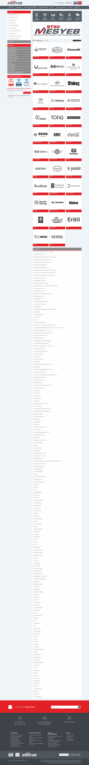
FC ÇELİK (35, 668)
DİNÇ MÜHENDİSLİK (38, 448)
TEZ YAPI (36, 613)
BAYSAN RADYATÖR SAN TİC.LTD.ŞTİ (41, 283)
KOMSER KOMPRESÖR (38, 314)
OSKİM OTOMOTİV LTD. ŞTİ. (39, 254)
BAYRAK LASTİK (37, 681)
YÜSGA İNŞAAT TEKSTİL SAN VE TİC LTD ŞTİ (43, 385)
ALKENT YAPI (36, 497)
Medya (70, 7)
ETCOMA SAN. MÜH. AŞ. (39, 359)
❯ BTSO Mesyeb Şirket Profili (17, 735)
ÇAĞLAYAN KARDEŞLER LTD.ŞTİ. (40, 440)
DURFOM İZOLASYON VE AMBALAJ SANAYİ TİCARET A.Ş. (45, 375)
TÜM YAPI (36, 618)
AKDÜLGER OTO (37, 623)
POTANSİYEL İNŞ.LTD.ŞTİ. (39, 388)
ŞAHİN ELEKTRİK (37, 367)
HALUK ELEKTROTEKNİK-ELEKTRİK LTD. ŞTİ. (43, 364)
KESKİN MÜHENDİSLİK (38, 469)
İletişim (76, 7)
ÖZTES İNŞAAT (37, 610)
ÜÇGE (35, 620)
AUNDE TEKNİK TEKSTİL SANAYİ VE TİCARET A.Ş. (44, 252)
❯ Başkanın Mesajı (15, 738)
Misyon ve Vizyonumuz (13, 17)
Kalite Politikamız (12, 22)
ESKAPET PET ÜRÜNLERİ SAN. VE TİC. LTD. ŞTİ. (43, 346)
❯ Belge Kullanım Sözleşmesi (54, 744)
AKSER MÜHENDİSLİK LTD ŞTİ (40, 435)
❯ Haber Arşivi (70, 735)
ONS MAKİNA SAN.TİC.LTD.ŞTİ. (40, 278)
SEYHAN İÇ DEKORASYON (39, 416)
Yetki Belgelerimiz (12, 33)
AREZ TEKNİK (36, 437)
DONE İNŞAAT (36, 424)
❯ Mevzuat (31, 745)
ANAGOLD (36, 652)
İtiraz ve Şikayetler (61, 7)
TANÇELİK (36, 641)
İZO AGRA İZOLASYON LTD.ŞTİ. (40, 372)
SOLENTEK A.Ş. (37, 602)
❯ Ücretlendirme (51, 737)
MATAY (35, 542)
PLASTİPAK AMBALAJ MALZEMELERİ (41, 343)
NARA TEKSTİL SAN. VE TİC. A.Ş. (40, 427)
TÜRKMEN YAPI (37, 419)
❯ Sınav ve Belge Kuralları (53, 742)
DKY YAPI (36, 673)
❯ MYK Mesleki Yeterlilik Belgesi (36, 743)
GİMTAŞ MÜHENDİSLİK (38, 458)
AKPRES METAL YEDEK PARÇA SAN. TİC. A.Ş (43, 262)
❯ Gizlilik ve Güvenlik (15, 746)
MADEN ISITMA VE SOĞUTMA (40, 322)
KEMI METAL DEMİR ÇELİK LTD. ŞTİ (41, 335)
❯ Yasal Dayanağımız (15, 742)
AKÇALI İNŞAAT (37, 634)
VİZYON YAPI (36, 586)
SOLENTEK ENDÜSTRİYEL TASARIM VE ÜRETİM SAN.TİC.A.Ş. (46, 286)
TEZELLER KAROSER (38, 607)
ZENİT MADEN (37, 531)
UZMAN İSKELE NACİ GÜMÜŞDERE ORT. (42, 411)
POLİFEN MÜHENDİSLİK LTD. (39, 482)
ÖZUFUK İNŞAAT (37, 563)
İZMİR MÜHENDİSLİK (38, 492)
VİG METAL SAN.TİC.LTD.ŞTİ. (39, 288)
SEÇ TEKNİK (36, 484)
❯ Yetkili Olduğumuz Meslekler (54, 740)
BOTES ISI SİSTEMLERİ (38, 354)
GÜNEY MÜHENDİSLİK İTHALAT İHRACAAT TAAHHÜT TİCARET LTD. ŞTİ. (48, 461)
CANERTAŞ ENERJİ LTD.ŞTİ (39, 348)
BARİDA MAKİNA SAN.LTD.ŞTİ (40, 280)
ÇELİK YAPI (36, 636)
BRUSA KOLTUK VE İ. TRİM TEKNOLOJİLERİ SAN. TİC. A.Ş (45, 325)
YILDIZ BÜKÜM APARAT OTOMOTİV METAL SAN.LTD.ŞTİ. (45, 257)
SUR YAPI (36, 675)
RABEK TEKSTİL (37, 605)
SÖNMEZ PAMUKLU (38, 696)
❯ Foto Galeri (70, 739)
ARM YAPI (36, 487)
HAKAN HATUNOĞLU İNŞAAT (39, 377)
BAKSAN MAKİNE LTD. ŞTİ (39, 296)
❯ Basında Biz (70, 736)
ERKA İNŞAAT (36, 395)
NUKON (35, 639)
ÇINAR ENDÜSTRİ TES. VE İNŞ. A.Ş (40, 403)
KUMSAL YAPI (36, 516)
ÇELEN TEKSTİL (37, 678)
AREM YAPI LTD (37, 390)
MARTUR (36, 490)
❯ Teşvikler (50, 739)
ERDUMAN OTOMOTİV (38, 550)
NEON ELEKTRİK (37, 356)
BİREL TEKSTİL (37, 495)
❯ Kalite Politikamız (15, 739)
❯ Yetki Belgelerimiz (15, 745)
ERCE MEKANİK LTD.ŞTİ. (39, 299)
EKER (35, 626)
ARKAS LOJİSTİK (37, 547)
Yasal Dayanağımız (12, 28)
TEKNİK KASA (36, 581)
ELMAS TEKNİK (37, 317)
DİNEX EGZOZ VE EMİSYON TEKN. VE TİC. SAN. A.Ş (44, 275)
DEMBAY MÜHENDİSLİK (38, 662)
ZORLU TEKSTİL (37, 683)
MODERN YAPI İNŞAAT (38, 414)
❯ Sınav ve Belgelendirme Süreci (55, 736)
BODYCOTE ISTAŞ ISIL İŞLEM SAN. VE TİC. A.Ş (43, 293)
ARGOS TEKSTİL (37, 670)
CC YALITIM (36, 560)
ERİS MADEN (36, 647)
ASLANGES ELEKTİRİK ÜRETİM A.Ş (41, 351)
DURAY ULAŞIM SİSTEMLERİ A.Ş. (40, 265)
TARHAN (35, 526)
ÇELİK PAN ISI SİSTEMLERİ (39, 338)
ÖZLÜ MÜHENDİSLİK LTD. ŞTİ (40, 477)
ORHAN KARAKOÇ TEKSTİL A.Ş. (40, 576)
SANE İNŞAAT (36, 660)
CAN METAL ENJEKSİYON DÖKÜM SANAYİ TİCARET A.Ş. (45, 272)
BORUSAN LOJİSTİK (38, 571)
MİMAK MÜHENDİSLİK (38, 500)
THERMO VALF (37, 628)
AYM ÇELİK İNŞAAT (37, 524)
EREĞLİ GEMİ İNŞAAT (38, 529)
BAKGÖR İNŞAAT (37, 537)
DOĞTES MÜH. (37, 450)
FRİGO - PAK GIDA (37, 511)
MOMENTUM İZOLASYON (39, 649)
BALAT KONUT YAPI (38, 615)
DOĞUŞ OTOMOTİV (38, 688)
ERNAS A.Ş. (36, 513)
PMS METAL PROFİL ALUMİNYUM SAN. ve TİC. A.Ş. (44, 333)
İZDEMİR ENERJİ (37, 361)
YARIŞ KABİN (36, 694)
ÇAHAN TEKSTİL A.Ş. (38, 429)
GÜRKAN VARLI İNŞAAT (38, 592)
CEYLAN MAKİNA (37, 654)
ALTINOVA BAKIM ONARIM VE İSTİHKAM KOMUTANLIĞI (45, 309)
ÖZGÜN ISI (36, 474)
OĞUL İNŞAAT (36, 508)
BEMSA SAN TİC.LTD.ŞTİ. (39, 380)
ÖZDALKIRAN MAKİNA (38, 584)
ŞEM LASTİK (36, 558)
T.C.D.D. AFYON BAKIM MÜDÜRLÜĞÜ (41, 301)
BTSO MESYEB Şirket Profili (14, 14)
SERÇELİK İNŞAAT (37, 631)
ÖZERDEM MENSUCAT (38, 568)
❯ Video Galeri (70, 740)
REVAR (35, 521)
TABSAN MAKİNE (37, 306)
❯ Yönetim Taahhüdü (15, 740)
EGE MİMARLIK (37, 589)
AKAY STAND (36, 597)
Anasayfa (11, 7)
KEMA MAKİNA (37, 312)
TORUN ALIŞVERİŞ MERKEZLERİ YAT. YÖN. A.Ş (43, 369)
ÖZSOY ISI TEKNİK (37, 479)
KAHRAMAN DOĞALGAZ (39, 466)
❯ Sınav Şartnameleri (52, 743)
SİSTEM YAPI (36, 665)
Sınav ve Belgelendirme (30, 7)
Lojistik (52, 7)
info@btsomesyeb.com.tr (69, 722)
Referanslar (11, 41)
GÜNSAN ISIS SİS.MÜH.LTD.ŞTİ (40, 463)
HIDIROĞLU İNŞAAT (38, 398)
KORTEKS (36, 686)
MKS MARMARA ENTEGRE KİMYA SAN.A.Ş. (42, 340)
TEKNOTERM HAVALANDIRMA (40, 579)
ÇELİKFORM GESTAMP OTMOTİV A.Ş (41, 267)
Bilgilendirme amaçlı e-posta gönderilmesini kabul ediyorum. (19, 96)
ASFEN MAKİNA (37, 657)
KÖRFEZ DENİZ (37, 565)
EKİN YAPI (36, 539)
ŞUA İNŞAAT (36, 534)
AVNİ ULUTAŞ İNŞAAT (38, 518)
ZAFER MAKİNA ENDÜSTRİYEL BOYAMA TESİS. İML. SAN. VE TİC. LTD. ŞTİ (49, 327)
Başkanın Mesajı (11, 20)
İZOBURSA (36, 644)
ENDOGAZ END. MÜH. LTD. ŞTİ (40, 453)
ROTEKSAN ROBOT (38, 503)
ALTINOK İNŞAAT (37, 422)
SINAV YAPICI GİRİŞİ (64, 754)
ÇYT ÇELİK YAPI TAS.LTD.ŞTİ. (40, 304)
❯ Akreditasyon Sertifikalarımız (17, 743)
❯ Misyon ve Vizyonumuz (16, 736)
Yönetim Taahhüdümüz (13, 25)
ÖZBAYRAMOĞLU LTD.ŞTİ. (39, 291)
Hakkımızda (19, 7)
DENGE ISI (36, 445)
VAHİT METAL (36, 594)
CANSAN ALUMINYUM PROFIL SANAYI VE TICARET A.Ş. (45, 270)
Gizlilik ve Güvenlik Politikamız (14, 36)
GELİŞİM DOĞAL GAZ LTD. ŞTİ (40, 456)
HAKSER (35, 320)
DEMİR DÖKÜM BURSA (38, 443)
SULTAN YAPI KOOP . (38, 406)
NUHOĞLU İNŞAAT (37, 505)
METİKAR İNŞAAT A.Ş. (38, 382)
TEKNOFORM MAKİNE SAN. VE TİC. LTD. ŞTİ (43, 330)
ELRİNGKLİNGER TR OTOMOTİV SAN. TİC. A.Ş (43, 259)
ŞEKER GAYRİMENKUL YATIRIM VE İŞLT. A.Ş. (43, 409)
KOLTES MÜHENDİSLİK (38, 471)
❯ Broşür (69, 738)
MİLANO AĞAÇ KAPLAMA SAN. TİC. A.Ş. (42, 432)
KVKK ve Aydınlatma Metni (14, 39)
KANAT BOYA (36, 401)
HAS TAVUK (36, 691)
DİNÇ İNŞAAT (36, 600)
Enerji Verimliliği (43, 7)
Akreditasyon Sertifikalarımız (14, 30)
